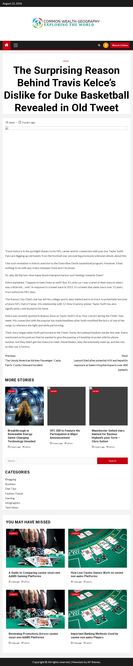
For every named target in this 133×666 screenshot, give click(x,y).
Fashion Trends (14, 493)
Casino (13, 533)
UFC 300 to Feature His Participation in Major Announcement (65, 434)
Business (10, 484)
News (66, 61)
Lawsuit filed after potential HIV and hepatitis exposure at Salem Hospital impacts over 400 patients (101, 362)
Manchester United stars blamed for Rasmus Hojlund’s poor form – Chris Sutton (108, 436)
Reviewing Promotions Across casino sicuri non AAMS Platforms (33, 635)
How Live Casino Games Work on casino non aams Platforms (97, 574)
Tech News (11, 507)
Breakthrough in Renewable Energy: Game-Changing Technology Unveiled (21, 436)
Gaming (10, 498)
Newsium (77, 662)
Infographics (12, 502)
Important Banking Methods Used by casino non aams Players (94, 635)
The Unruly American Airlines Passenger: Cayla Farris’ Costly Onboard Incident (33, 360)
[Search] (99, 45)
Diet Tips (10, 488)
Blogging (10, 479)
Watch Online (120, 45)
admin (12, 122)
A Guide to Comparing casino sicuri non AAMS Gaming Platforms (34, 574)
